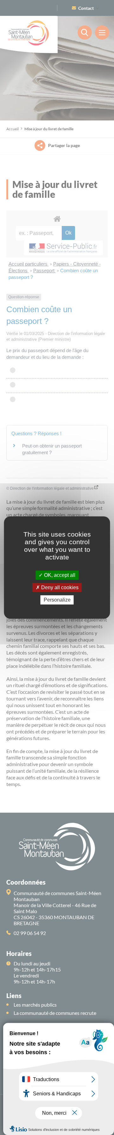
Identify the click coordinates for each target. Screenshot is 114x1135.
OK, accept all (59, 575)
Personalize (57, 600)
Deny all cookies (59, 587)
